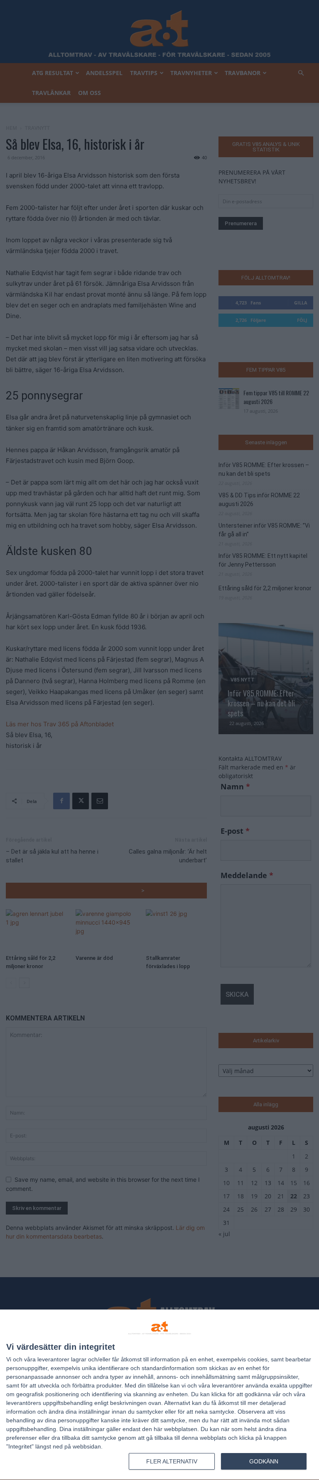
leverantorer (53, 1359)
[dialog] (159, 1395)
